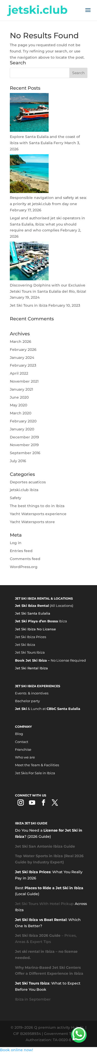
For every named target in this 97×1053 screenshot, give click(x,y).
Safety (15, 497)
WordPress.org (24, 566)
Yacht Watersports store (32, 522)
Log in (15, 542)
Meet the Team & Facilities (37, 765)
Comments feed (25, 558)
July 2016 (18, 461)
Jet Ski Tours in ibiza (28, 305)
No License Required (50, 660)
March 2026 (20, 341)
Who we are (25, 757)
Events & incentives (31, 693)
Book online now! (16, 1050)
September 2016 (25, 453)
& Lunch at (47, 709)
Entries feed (21, 550)
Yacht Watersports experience (38, 514)
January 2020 (22, 429)
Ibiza (41, 621)
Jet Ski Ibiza (25, 644)
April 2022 (19, 373)
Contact (21, 742)
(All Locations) (44, 605)
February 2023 (23, 365)
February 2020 (23, 421)
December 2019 (24, 437)
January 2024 (22, 357)
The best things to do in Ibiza (37, 506)
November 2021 (24, 381)
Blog (19, 734)
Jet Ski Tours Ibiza (30, 652)
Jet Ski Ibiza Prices (30, 637)
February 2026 (23, 349)
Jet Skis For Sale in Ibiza (35, 773)
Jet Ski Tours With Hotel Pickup (44, 903)
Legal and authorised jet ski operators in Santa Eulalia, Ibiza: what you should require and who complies (47, 224)
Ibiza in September (33, 999)
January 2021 (21, 389)
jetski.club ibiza (24, 489)
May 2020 (18, 405)
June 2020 (19, 397)
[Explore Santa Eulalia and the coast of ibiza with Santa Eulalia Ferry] (29, 130)
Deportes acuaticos (28, 482)
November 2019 (24, 445)
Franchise (23, 749)
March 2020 (20, 413)
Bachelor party (27, 701)
